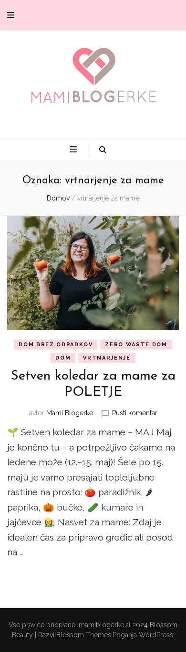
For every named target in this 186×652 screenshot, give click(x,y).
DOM (63, 358)
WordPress (156, 635)
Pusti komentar (134, 413)
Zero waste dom (136, 344)
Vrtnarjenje (106, 358)
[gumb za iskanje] (102, 150)
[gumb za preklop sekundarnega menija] (10, 15)
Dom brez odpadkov (56, 344)
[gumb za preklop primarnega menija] (74, 149)
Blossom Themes (83, 635)
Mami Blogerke (69, 413)
